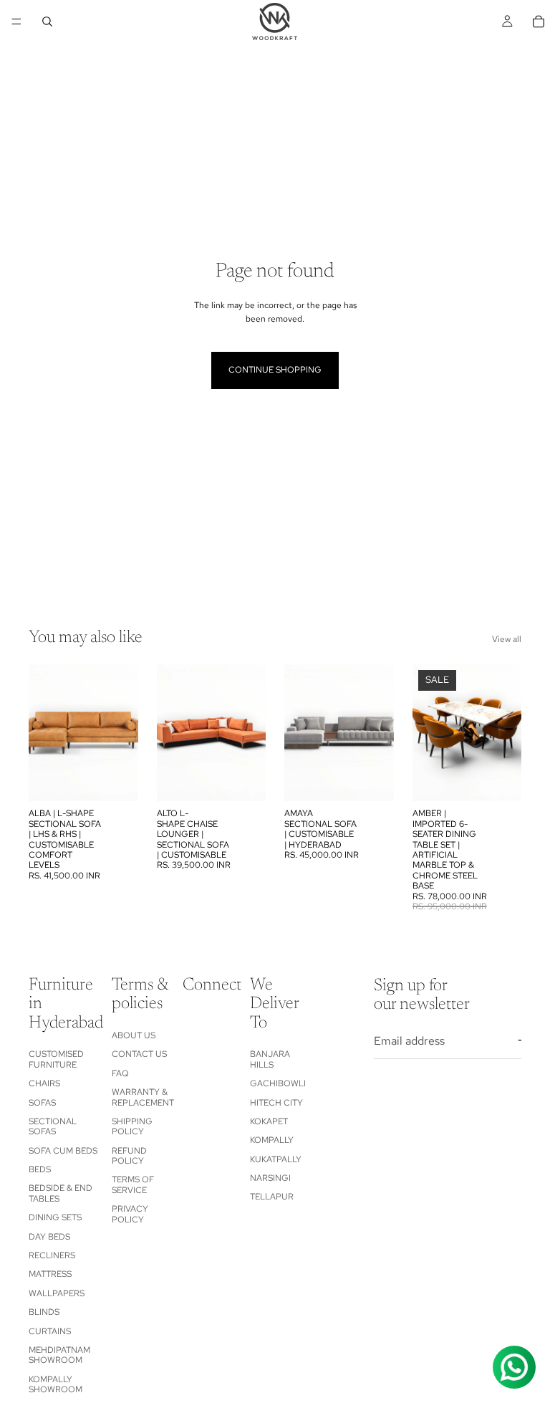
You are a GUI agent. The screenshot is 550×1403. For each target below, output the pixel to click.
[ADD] (116, 780)
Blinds (44, 1312)
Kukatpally (275, 1159)
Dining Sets (55, 1217)
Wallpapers (57, 1293)
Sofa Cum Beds (63, 1151)
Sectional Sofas (53, 1126)
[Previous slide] (44, 733)
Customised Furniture (56, 1059)
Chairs (44, 1083)
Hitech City (276, 1102)
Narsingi (270, 1178)
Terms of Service (133, 1184)
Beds (40, 1169)
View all (506, 639)
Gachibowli (278, 1083)
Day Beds (49, 1236)
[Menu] (16, 21)
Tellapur (272, 1196)
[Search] (47, 21)
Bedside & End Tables (60, 1193)
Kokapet (269, 1121)
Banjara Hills (270, 1059)
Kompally (272, 1140)
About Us (133, 1035)
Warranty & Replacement (143, 1097)
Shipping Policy (132, 1126)
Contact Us (139, 1054)
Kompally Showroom (55, 1384)
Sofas (42, 1102)
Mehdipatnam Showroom (59, 1355)
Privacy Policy (130, 1214)
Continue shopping (275, 369)
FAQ (120, 1073)
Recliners (52, 1255)
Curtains (50, 1331)
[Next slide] (122, 733)
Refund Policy (129, 1156)
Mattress (50, 1274)
